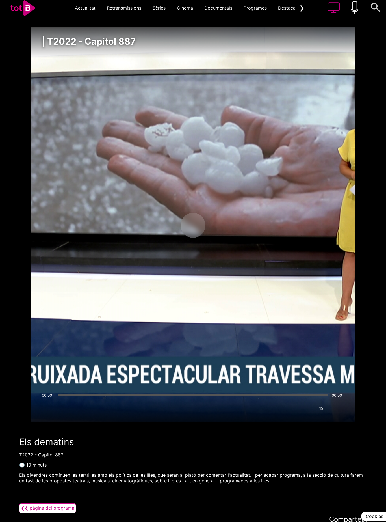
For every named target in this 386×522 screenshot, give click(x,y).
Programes (255, 8)
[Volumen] (48, 408)
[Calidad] (304, 408)
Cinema (185, 8)
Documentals (218, 8)
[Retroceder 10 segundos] (163, 225)
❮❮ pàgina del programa (47, 508)
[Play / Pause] (193, 225)
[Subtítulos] (287, 408)
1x (321, 408)
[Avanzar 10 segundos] (223, 225)
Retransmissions (124, 8)
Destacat (287, 8)
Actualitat (85, 8)
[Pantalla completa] (338, 408)
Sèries (159, 8)
